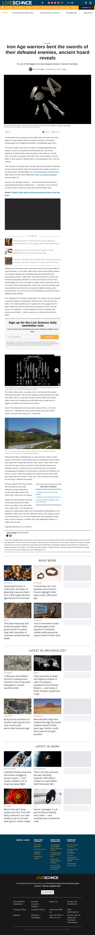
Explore (74, 8)
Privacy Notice (11, 343)
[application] (32, 214)
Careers (17, 915)
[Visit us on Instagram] (49, 3)
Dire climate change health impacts (23, 12)
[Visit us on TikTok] (58, 3)
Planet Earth (46, 8)
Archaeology (19, 8)
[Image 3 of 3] (56, 370)
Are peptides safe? (71, 12)
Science (36, 8)
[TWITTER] (7, 535)
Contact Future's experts (35, 904)
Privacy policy (19, 910)
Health (29, 8)
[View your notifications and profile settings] (86, 3)
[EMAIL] (11, 535)
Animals (9, 8)
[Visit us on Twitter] (46, 3)
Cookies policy (38, 910)
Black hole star (88, 12)
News (64, 69)
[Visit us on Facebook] (42, 3)
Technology (65, 8)
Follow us (47, 132)
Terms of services (29, 342)
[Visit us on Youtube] (52, 3)
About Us (53, 902)
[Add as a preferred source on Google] (47, 892)
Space (56, 8)
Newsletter (57, 132)
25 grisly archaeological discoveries (49, 497)
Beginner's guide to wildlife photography (72, 851)
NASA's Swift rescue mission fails (49, 12)
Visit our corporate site (51, 886)
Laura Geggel (39, 69)
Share (9, 132)
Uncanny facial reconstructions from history (55, 867)
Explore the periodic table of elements (55, 860)
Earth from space (39, 849)
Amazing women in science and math (56, 854)
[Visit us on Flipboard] (55, 3)
